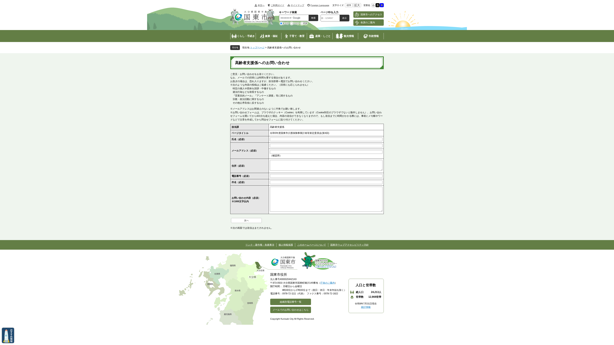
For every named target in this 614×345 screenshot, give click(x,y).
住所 (239, 165)
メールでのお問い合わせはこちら (291, 309)
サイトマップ (297, 5)
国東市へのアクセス (371, 14)
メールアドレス (245, 150)
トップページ (257, 47)
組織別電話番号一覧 (290, 301)
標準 (349, 5)
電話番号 (241, 176)
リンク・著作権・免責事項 (259, 244)
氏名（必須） (239, 139)
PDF (305, 23)
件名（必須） (239, 182)
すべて (286, 23)
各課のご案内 (368, 22)
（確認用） (276, 155)
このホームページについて (311, 244)
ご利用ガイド (277, 5)
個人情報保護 (286, 244)
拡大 (357, 5)
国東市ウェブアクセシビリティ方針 (349, 244)
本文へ (261, 5)
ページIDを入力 (329, 12)
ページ (296, 23)
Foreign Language (320, 5)
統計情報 (366, 307)
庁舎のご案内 (327, 282)
